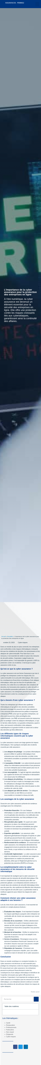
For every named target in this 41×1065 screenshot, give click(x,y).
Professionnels (11, 1027)
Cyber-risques (11, 1036)
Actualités (10, 636)
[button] (37, 4)
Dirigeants (9, 1034)
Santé (8, 1023)
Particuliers (10, 1030)
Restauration (10, 1025)
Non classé (10, 1032)
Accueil (3, 636)
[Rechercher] (36, 999)
